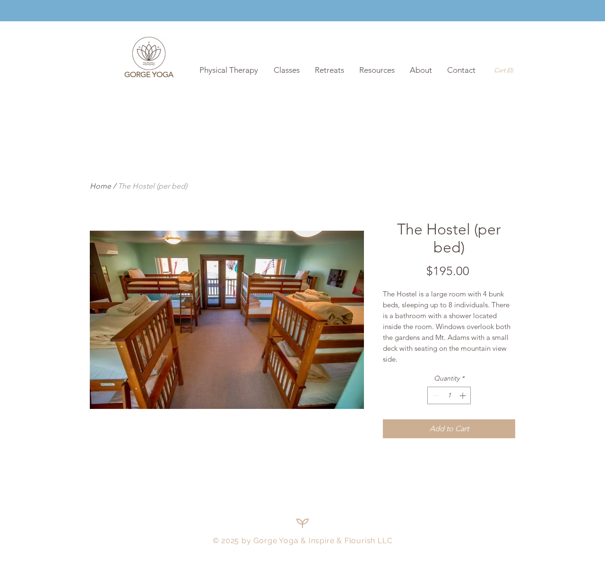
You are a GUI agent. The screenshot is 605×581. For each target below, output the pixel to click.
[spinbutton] (449, 395)
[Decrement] (435, 395)
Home (100, 186)
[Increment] (463, 395)
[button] (505, 70)
